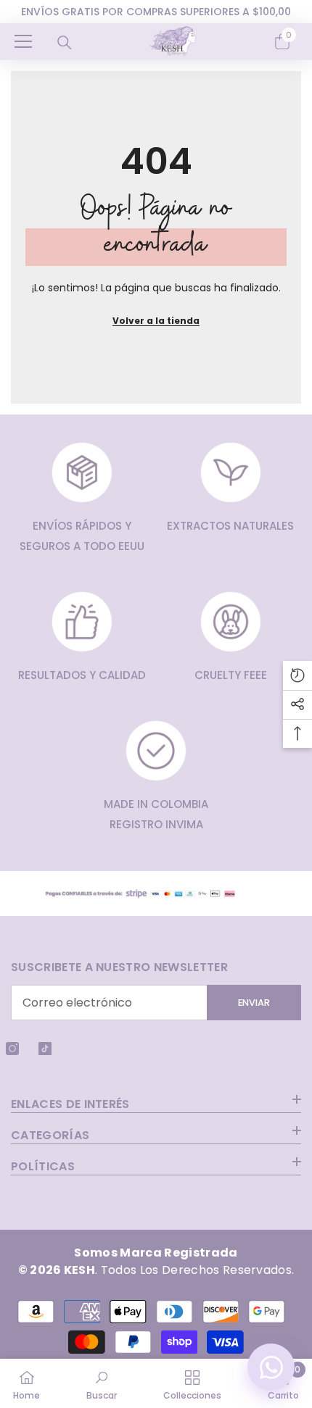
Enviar (254, 1002)
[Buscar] (64, 42)
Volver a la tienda (156, 320)
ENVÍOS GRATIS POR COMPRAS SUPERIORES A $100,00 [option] (156, 11)
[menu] (23, 41)
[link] (101, 1383)
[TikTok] (45, 1048)
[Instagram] (12, 1048)
